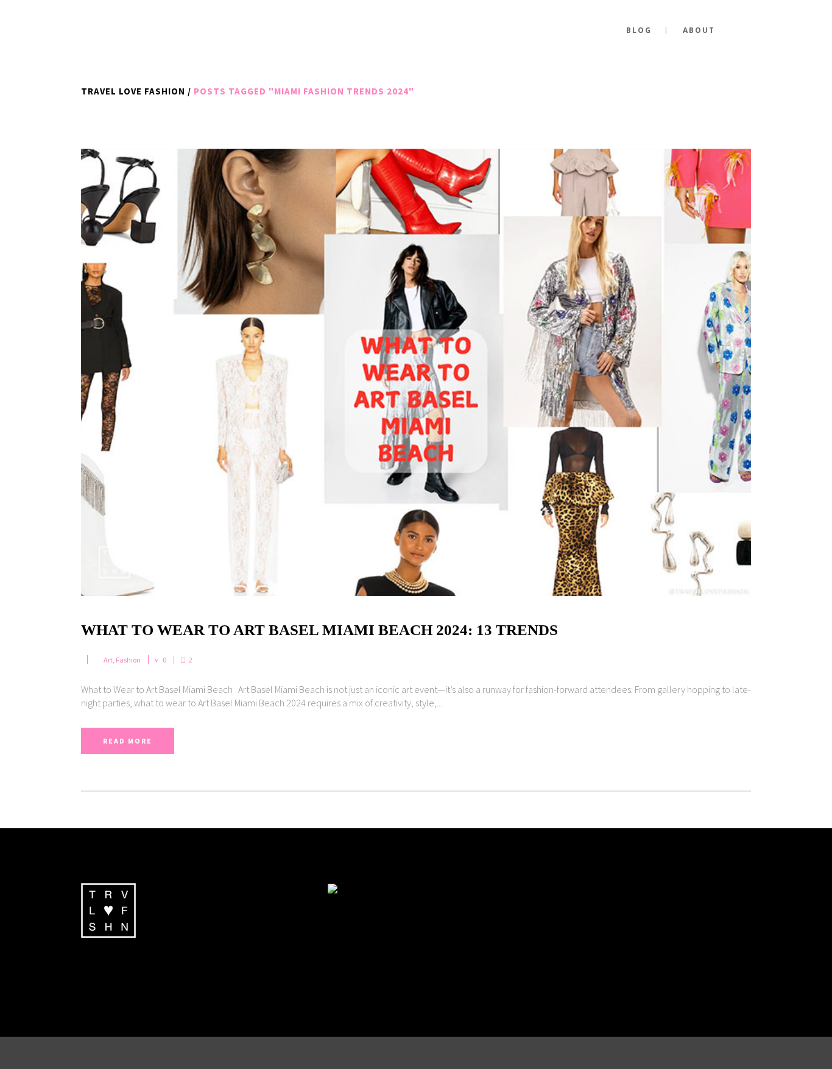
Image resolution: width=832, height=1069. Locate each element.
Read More (127, 740)
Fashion (128, 659)
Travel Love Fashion (133, 91)
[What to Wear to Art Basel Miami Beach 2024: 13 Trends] (416, 372)
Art (108, 659)
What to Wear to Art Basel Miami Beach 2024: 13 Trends (319, 630)
